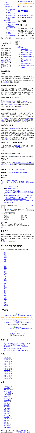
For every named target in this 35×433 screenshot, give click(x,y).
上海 (5, 292)
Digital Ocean (11, 9)
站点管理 (6, 418)
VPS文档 (6, 400)
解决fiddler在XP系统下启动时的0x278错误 (16, 350)
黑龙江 (6, 304)
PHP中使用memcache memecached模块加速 (16, 346)
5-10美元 (4, 82)
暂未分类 (6, 411)
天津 (5, 295)
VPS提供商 (7, 20)
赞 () (4, 175)
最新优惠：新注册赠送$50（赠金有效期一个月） (17, 318)
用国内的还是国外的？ (27, 54)
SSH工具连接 (4, 118)
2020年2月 (7, 361)
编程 (5, 420)
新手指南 (6, 4)
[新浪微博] (4, 222)
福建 (5, 259)
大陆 (5, 252)
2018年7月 (7, 373)
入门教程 (23, 6)
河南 (5, 271)
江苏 (5, 276)
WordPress (6, 401)
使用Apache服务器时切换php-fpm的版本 (15, 345)
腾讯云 (10, 104)
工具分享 (6, 406)
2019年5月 (7, 366)
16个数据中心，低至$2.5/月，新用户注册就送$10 (18, 315)
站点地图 (23, 430)
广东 (5, 262)
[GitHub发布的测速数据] (3, 222)
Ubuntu (7, 180)
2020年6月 (7, 358)
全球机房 (6, 29)
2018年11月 (7, 370)
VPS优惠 (6, 394)
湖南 (5, 275)
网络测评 (7, 139)
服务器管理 (7, 413)
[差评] (3, 156)
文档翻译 (6, 410)
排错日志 (6, 408)
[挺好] (16, 156)
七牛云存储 (27, 432)
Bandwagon (10, 8)
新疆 (5, 299)
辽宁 (5, 281)
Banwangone (11, 101)
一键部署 (25, 120)
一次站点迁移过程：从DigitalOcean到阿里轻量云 (19, 197)
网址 (5, 219)
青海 (5, 285)
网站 (6, 59)
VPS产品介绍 (8, 391)
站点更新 (6, 417)
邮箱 (5, 217)
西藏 (5, 297)
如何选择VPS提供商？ (11, 188)
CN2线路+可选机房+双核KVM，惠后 (17, 322)
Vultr (8, 12)
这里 (20, 106)
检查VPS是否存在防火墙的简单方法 (15, 199)
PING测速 (7, 389)
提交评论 (31, 210)
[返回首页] (18, 6)
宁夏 (5, 283)
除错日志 (6, 427)
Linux (3, 180)
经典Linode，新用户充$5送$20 (17, 333)
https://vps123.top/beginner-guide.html (17, 172)
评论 (30, 17)
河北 (5, 269)
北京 (5, 256)
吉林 (5, 280)
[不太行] (7, 156)
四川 (5, 293)
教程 (19, 121)
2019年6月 (7, 364)
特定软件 (31, 30)
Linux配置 (7, 388)
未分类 (6, 415)
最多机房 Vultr (11, 22)
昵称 (5, 216)
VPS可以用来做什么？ (27, 51)
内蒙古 (6, 306)
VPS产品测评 (8, 393)
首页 (5, 2)
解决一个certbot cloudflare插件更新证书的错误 (17, 343)
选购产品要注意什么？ (27, 63)
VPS (10, 180)
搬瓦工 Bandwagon (12, 24)
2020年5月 (7, 359)
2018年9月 (7, 371)
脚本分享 (6, 425)
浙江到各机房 (11, 15)
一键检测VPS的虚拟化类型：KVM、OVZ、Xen (18, 195)
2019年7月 (7, 363)
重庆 (5, 257)
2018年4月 (7, 378)
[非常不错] (21, 156)
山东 (5, 290)
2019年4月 (7, 368)
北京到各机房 (11, 14)
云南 (5, 300)
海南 (5, 268)
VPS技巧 (6, 396)
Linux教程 (7, 386)
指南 (15, 180)
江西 (5, 278)
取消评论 (31, 205)
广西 (5, 264)
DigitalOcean (4, 102)
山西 (5, 287)
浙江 (5, 302)
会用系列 (6, 403)
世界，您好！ (6, 182)
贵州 (5, 266)
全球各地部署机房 (15, 128)
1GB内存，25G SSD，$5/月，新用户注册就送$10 (18, 328)
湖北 (5, 273)
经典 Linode (10, 26)
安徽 (5, 254)
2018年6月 (7, 375)
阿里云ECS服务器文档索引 (12, 190)
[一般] (12, 156)
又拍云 (16, 104)
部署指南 (17, 146)
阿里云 (5, 104)
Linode (9, 10)
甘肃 (5, 261)
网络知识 (6, 424)
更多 (8, 19)
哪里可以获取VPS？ (26, 52)
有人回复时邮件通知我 (17, 210)
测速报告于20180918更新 (27, 1)
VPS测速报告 (8, 6)
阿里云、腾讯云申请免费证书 (12, 348)
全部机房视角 (11, 17)
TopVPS (3, 430)
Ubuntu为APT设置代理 (11, 187)
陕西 (5, 288)
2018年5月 (7, 377)
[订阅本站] (2, 227)
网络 (5, 422)
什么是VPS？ (24, 49)
